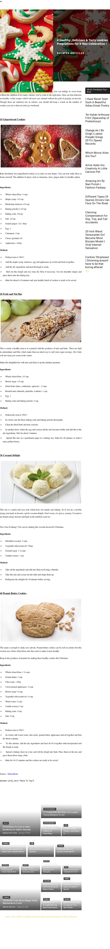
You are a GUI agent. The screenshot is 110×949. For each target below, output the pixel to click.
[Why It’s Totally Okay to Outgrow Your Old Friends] (72, 901)
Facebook (69, 930)
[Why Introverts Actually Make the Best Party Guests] (51, 901)
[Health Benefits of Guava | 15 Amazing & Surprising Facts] (30, 866)
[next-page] (88, 271)
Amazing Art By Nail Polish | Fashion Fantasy (95, 184)
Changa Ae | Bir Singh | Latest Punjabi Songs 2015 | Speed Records (94, 137)
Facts (6, 823)
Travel (67, 878)
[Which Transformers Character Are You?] (72, 866)
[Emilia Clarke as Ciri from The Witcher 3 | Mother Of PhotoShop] (51, 827)
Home (7, 917)
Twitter (68, 938)
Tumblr (68, 934)
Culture (47, 881)
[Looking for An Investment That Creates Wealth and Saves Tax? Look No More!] (13, 846)
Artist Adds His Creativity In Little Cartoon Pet (96, 168)
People (60, 846)
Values (67, 899)
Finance (6, 843)
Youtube (69, 943)
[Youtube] (63, 942)
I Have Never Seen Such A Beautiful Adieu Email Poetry (97, 102)
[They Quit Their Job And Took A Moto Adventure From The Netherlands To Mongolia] (51, 866)
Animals (5, 865)
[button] (108, 6)
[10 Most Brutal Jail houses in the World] (68, 846)
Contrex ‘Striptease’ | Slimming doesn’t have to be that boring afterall (97, 262)
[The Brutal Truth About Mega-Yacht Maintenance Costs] (20, 892)
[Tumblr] (63, 934)
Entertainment (49, 809)
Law (32, 843)
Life (59, 35)
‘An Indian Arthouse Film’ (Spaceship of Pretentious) (97, 118)
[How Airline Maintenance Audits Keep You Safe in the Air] (72, 883)
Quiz (66, 867)
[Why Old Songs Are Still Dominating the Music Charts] (51, 883)
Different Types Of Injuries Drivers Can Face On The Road (97, 200)
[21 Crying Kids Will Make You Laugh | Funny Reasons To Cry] (61, 806)
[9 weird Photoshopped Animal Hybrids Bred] (9, 866)
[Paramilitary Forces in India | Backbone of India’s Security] (20, 815)
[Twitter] (63, 938)
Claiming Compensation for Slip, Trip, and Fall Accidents (96, 217)
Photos (46, 861)
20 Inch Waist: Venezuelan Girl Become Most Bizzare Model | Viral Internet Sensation (95, 240)
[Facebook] (63, 930)
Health (25, 865)
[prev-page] (86, 271)
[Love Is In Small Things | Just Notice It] (72, 827)
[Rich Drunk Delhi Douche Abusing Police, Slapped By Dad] (41, 846)
